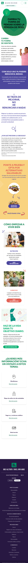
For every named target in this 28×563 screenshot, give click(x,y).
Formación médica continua (14, 541)
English (11, 480)
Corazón (14, 499)
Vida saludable (14, 490)
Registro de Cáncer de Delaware (14, 529)
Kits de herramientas (14, 516)
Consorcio (13, 545)
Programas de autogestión (14, 521)
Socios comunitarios (14, 513)
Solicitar (14, 557)
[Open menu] (25, 3)
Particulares (14, 487)
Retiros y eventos (14, 554)
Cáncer (14, 492)
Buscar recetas (14, 206)
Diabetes (14, 497)
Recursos (14, 550)
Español (17, 480)
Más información (14, 263)
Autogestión (14, 502)
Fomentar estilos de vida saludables (14, 518)
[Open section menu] (9, 3)
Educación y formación (14, 552)
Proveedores (14, 524)
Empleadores (14, 505)
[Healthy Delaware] (14, 466)
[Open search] (22, 3)
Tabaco (14, 495)
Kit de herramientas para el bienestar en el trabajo (14, 510)
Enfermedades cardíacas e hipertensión (14, 532)
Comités (14, 547)
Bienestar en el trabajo (14, 508)
